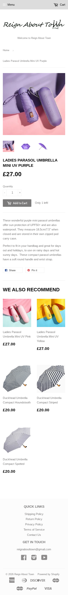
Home (6, 50)
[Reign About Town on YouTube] (44, 558)
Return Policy (34, 519)
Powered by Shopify (49, 574)
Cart (62, 4)
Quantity (8, 186)
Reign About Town (24, 574)
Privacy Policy (34, 524)
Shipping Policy (34, 514)
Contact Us (34, 534)
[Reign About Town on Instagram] (34, 558)
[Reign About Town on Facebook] (24, 558)
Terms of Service (34, 529)
